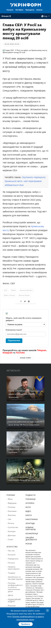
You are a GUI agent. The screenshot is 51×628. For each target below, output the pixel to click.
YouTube (20, 353)
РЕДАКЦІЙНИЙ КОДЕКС (14, 600)
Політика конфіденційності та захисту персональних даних (15, 587)
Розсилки (12, 606)
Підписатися (14, 340)
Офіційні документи (31, 539)
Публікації (30, 499)
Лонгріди (30, 523)
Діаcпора (12, 535)
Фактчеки (12, 515)
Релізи (29, 544)
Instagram (8, 353)
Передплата (13, 559)
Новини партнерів (31, 528)
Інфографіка (32, 519)
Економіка (12, 511)
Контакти (11, 555)
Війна (10, 499)
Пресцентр (29, 10)
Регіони (11, 523)
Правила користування (13, 568)
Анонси (39, 10)
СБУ (5, 290)
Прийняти (25, 624)
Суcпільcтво (13, 527)
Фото (28, 507)
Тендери (11, 573)
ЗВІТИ (10, 595)
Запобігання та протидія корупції (15, 578)
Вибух (13, 290)
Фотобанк (19, 10)
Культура (11, 531)
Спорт (10, 539)
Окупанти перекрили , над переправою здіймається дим (25, 181)
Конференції (32, 534)
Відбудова (12, 503)
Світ (9, 519)
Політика (11, 507)
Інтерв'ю (30, 503)
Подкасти (30, 495)
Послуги (10, 10)
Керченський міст (26, 290)
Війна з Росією (9, 295)
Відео (28, 511)
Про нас (11, 551)
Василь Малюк (24, 295)
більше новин (25, 358)
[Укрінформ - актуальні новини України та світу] (25, 4)
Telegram (41, 350)
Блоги (29, 515)
